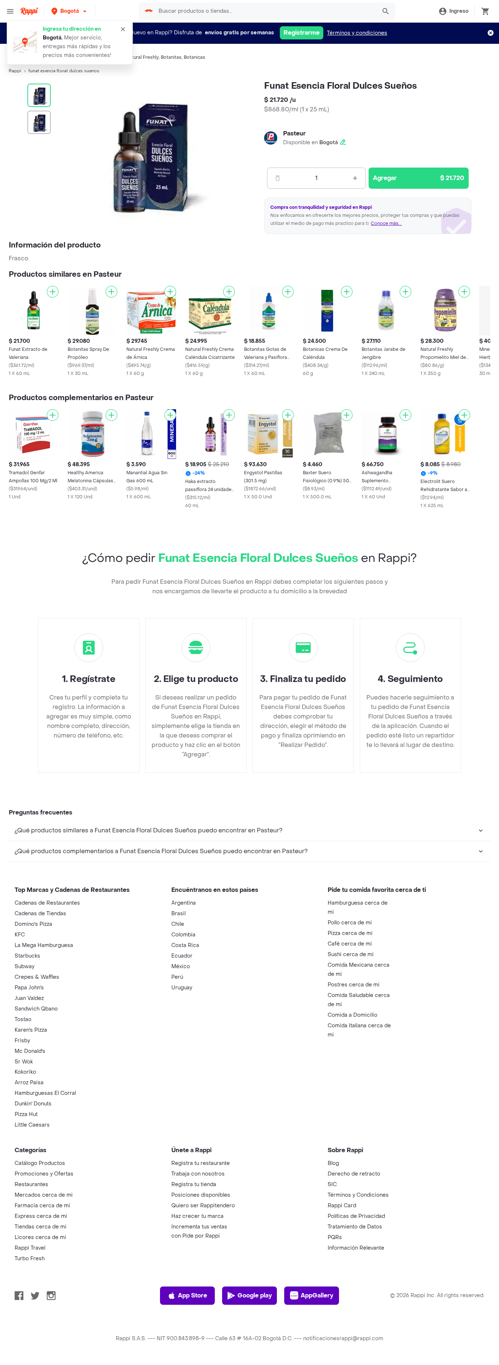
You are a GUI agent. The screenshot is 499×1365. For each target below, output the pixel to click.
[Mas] (355, 178)
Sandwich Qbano (36, 1008)
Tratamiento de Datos (355, 1226)
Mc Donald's (30, 1051)
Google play (254, 1295)
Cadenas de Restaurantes (47, 903)
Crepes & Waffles (37, 977)
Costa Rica (185, 945)
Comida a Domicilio (352, 1015)
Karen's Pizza (31, 1030)
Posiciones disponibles (200, 1195)
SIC (332, 1184)
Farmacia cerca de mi (42, 1205)
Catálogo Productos (40, 1163)
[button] (69, 11)
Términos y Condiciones (358, 1195)
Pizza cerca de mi (350, 933)
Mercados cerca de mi (44, 1195)
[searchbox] (265, 11)
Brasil (178, 913)
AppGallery (317, 1295)
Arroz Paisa (29, 1082)
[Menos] (277, 178)
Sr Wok (24, 1061)
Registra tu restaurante (200, 1163)
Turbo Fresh (30, 1258)
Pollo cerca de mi (350, 922)
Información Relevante (356, 1248)
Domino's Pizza (33, 924)
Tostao (23, 1019)
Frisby (22, 1040)
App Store (192, 1295)
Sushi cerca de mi (351, 954)
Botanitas (171, 57)
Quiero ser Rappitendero (203, 1205)
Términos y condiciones (357, 33)
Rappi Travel (30, 1248)
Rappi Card (342, 1205)
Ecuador (182, 955)
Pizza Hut (26, 1114)
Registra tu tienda (193, 1184)
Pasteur (294, 133)
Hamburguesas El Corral (45, 1093)
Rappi (15, 71)
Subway (24, 966)
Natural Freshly (142, 57)
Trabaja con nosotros (198, 1173)
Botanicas (194, 57)
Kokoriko (25, 1072)
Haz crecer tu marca (197, 1216)
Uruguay (181, 987)
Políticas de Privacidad (356, 1216)
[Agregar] (52, 292)
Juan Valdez (29, 998)
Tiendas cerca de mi (40, 1226)
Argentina (183, 903)
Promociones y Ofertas (44, 1173)
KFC (20, 934)
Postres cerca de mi (354, 984)
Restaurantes (31, 1184)
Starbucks (27, 955)
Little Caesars (32, 1124)
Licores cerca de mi (40, 1237)
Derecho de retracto (354, 1173)
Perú (177, 977)
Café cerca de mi (350, 943)
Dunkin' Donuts (33, 1103)
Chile (177, 924)
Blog (333, 1163)
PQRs (335, 1237)
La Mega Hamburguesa (44, 945)
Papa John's (29, 987)
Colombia (183, 934)
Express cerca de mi (41, 1216)
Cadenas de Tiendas (40, 913)
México (180, 966)
